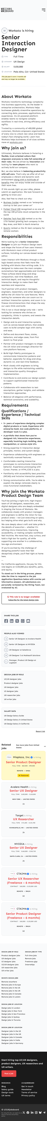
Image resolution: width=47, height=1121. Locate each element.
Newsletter (26, 1089)
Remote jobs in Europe (11, 985)
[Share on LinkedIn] (12, 621)
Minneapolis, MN (16, 828)
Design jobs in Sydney (11, 1017)
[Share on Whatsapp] (23, 621)
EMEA (28, 771)
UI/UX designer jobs (12, 679)
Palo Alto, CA (21, 71)
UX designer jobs (11, 687)
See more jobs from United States (27, 746)
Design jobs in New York (12, 1011)
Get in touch (27, 1086)
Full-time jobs (31, 955)
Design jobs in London (11, 1008)
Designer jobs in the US (11, 1031)
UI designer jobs (11, 691)
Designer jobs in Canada (12, 1037)
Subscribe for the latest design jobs (23, 600)
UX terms (6, 1095)
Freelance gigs (31, 961)
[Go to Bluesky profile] (40, 1112)
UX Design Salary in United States (18, 720)
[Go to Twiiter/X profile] (24, 1112)
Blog (4, 1086)
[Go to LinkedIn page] (32, 1112)
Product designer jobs (13, 683)
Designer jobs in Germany (12, 1043)
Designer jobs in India (11, 1040)
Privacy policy (28, 1095)
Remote (20, 891)
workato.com (16, 142)
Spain (28, 891)
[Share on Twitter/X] (17, 621)
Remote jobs (30, 958)
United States (37, 71)
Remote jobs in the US (11, 988)
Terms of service (29, 1092)
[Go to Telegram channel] (44, 1112)
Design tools (7, 1092)
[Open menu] (43, 10)
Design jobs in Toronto (11, 1020)
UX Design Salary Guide (14, 716)
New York (16, 799)
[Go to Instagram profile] (36, 1112)
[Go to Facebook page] (28, 1112)
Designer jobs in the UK (11, 1034)
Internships (30, 965)
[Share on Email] (28, 621)
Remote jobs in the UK (11, 991)
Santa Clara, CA (16, 856)
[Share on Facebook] (6, 621)
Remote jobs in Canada (11, 994)
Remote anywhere (9, 982)
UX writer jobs (10, 699)
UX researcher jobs (12, 695)
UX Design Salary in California (16, 724)
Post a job (9, 1073)
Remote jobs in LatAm (11, 997)
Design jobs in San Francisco (13, 1014)
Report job (40, 731)
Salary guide (7, 1089)
